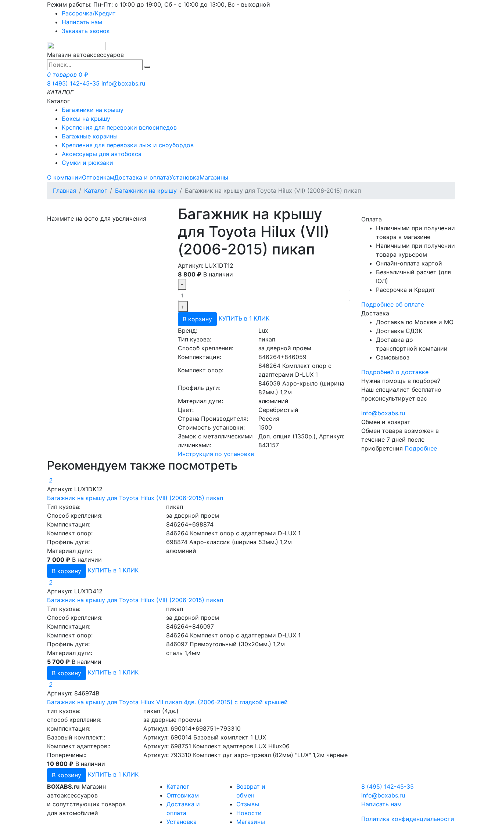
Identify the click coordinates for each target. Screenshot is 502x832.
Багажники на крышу (92, 109)
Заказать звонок (86, 31)
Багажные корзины (90, 136)
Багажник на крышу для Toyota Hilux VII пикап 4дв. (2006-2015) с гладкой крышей (167, 702)
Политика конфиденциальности (407, 818)
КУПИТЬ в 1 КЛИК (244, 318)
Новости (249, 813)
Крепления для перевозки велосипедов (119, 127)
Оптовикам (98, 177)
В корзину (197, 319)
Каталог (95, 190)
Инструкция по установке (216, 453)
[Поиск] (147, 67)
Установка (184, 177)
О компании (64, 177)
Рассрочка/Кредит (89, 13)
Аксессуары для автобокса (101, 154)
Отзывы (247, 804)
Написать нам (82, 22)
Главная (64, 190)
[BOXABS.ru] (76, 45)
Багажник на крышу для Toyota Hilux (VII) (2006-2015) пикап (135, 498)
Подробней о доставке (395, 372)
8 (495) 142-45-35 (73, 83)
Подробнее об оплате (392, 304)
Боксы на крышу (86, 118)
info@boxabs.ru (123, 83)
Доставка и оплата (141, 177)
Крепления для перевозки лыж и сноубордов (128, 145)
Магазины (214, 177)
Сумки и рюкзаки (87, 162)
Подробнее (421, 448)
